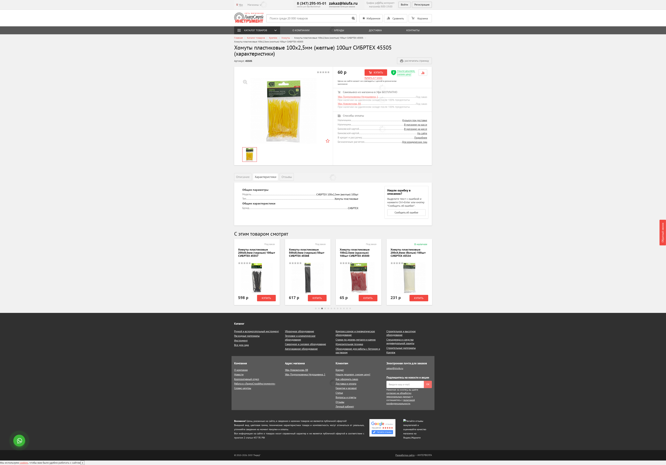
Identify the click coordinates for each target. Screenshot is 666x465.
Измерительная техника (349, 344)
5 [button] (328, 308)
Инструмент (241, 340)
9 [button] (340, 308)
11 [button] (347, 308)
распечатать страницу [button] (417, 60)
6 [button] (331, 308)
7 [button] (334, 308)
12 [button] (350, 308)
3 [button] (322, 308)
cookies (24, 462)
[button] (423, 72)
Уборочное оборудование (299, 331)
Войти (404, 4)
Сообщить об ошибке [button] (406, 212)
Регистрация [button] (421, 4)
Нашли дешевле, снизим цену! (406, 72)
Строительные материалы (401, 348)
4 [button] (325, 308)
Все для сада (241, 345)
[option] (283, 111)
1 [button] (315, 308)
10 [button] (343, 308)
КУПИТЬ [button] (378, 72)
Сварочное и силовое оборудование (305, 344)
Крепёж (390, 352)
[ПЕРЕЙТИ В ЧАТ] (19, 441)
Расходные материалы (247, 335)
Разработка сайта (405, 455)
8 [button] (337, 308)
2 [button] (319, 308)
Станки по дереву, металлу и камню (356, 339)
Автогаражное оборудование (301, 348)
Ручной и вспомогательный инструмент (256, 331)
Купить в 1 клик (373, 77)
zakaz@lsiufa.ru (343, 3)
